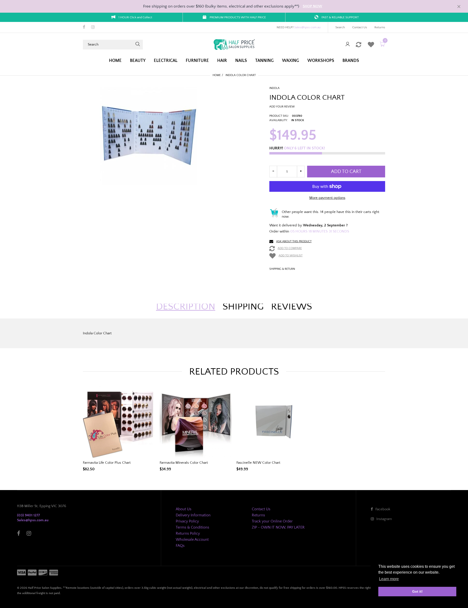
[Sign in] (347, 44)
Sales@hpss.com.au (307, 27)
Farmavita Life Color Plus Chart (107, 463)
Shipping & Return (282, 268)
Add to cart (346, 171)
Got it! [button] (417, 591)
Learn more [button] (389, 579)
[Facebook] (84, 27)
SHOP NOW (312, 6)
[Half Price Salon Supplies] (234, 44)
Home (217, 75)
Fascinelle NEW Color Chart (258, 463)
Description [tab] (185, 306)
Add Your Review (282, 106)
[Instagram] (93, 27)
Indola (274, 88)
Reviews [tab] (291, 306)
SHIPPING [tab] (243, 306)
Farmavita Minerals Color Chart (184, 463)
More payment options (327, 198)
